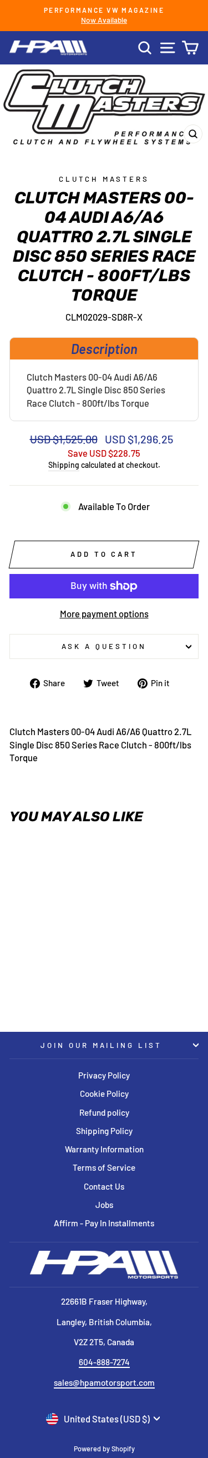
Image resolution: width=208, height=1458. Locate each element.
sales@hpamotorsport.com (104, 1382)
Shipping (63, 465)
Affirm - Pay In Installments (104, 1223)
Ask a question (104, 646)
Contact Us (104, 1186)
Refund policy (104, 1112)
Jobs (104, 1205)
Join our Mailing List (101, 1045)
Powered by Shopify (104, 1448)
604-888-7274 (104, 1362)
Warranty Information (104, 1149)
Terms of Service (104, 1167)
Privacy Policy (104, 1075)
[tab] (104, 348)
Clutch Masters (104, 178)
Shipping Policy (104, 1131)
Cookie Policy (104, 1093)
